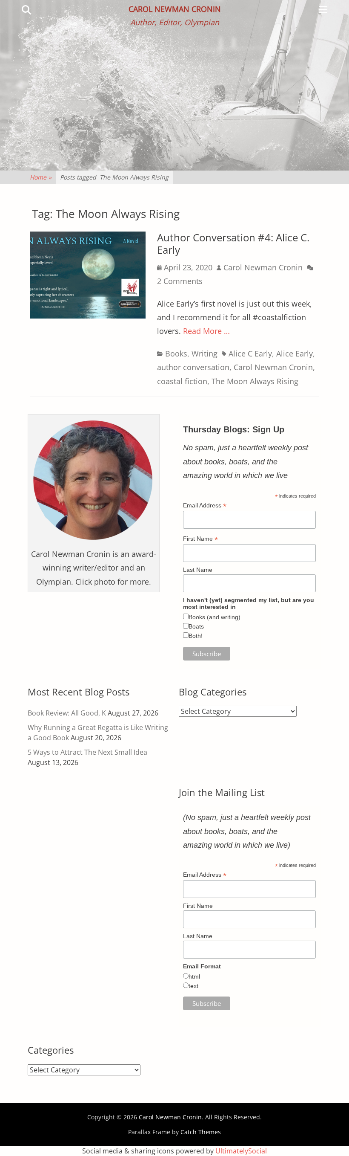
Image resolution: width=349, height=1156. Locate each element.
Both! (196, 635)
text (193, 985)
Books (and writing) (214, 617)
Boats (196, 626)
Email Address (204, 505)
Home (40, 177)
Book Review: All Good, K (67, 713)
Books (176, 353)
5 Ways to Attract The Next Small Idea (87, 752)
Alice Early (294, 353)
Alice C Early (250, 353)
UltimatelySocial (241, 1151)
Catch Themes (200, 1132)
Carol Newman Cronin (175, 9)
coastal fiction (182, 381)
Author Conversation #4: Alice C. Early (233, 243)
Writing (204, 353)
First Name (200, 539)
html (194, 976)
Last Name (197, 569)
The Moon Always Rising (255, 381)
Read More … (206, 331)
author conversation (193, 367)
